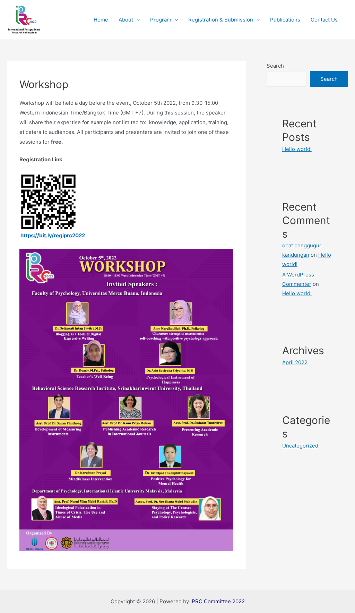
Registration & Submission (220, 19)
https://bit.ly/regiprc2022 (52, 235)
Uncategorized (300, 445)
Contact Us (324, 19)
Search (275, 65)
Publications (285, 19)
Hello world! (297, 149)
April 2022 (295, 362)
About (126, 19)
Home (101, 19)
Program (160, 19)
